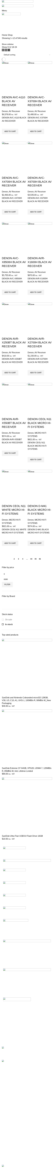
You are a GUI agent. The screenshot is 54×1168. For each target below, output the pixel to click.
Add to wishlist (5, 126)
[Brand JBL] (15, 929)
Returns (5, 1109)
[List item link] (27, 1024)
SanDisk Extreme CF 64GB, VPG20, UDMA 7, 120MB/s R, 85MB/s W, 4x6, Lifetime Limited (26, 769)
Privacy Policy (8, 1105)
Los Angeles (7, 1087)
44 (31, 559)
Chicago (5, 1092)
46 (40, 559)
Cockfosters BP (9, 1082)
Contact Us (7, 1119)
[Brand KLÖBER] (14, 900)
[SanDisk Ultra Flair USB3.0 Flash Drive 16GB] (27, 806)
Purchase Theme (9, 1160)
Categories (9, 25)
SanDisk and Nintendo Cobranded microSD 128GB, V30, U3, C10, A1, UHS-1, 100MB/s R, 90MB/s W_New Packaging (26, 700)
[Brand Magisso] (14, 875)
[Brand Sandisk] (27, 864)
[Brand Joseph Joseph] (14, 913)
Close (6, 63)
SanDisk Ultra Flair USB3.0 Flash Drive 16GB (22, 836)
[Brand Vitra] (14, 853)
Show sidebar (8, 44)
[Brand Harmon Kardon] (27, 954)
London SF (7, 1078)
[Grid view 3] (6, 50)
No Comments (41, 1054)
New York (6, 1073)
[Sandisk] (26, 602)
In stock (9, 624)
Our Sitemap (7, 1128)
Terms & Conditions (10, 1114)
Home (4, 35)
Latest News (7, 1123)
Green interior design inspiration (36, 1061)
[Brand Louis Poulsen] (14, 887)
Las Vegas (6, 1097)
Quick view (5, 137)
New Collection (9, 1141)
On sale (8, 620)
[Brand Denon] (27, 981)
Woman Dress (8, 1146)
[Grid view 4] (9, 50)
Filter (7, 584)
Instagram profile (9, 1136)
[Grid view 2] (3, 50)
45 (36, 559)
